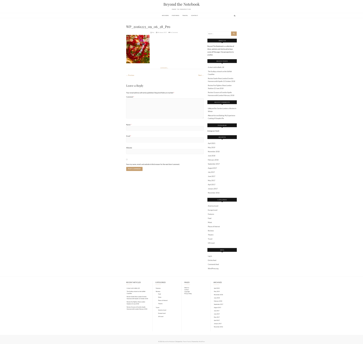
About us (186, 287)
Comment (130, 97)
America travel (213, 206)
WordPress (202, 341)
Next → (201, 75)
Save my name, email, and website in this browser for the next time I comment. (153, 164)
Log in (210, 256)
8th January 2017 (162, 32)
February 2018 (213, 160)
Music (210, 222)
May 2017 (211, 180)
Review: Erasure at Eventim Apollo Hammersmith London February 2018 (137, 308)
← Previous (130, 75)
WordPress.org (213, 268)
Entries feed (212, 260)
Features (175, 15)
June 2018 (211, 156)
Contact (194, 15)
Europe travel (212, 210)
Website (129, 148)
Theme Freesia (187, 341)
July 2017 (211, 172)
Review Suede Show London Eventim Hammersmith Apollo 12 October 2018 (137, 297)
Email (128, 136)
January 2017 (213, 189)
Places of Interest (214, 227)
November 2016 (214, 193)
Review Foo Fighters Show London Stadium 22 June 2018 (136, 303)
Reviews (165, 15)
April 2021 (211, 143)
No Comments (174, 32)
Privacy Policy (188, 293)
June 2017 (211, 176)
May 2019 (211, 147)
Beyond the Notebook (181, 4)
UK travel (211, 243)
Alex (153, 32)
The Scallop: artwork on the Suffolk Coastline (136, 292)
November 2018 (214, 152)
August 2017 (212, 168)
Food (209, 218)
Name (128, 125)
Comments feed (213, 264)
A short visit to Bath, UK (216, 67)
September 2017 (214, 164)
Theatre (210, 235)
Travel (185, 15)
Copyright (187, 291)
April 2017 (211, 185)
